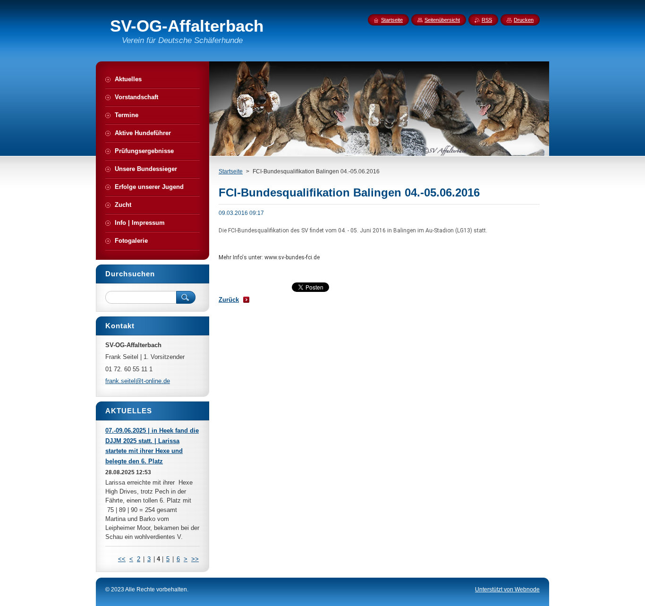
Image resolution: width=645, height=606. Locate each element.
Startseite (231, 171)
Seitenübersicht (442, 20)
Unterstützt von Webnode (507, 589)
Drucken (524, 20)
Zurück (229, 299)
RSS (487, 20)
